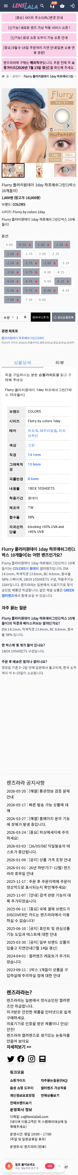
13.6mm (34, 464)
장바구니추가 (40, 317)
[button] (39, 170)
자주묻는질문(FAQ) (54, 1080)
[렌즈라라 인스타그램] (31, 1059)
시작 (49, 1166)
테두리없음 (48, 431)
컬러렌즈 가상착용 (54, 1087)
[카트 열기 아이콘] (62, 6)
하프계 (33, 431)
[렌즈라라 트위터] (11, 1059)
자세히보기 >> (19, 1047)
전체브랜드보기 (21, 1102)
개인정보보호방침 (22, 1095)
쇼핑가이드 (47, 375)
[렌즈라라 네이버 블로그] (42, 1059)
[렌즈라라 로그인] (72, 6)
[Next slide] (68, 126)
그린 (31, 445)
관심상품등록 (65, 317)
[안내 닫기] (59, 1166)
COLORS (19, 204)
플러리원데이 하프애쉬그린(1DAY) (23, 338)
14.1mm (34, 455)
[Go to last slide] (10, 126)
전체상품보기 (50, 1095)
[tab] (22, 362)
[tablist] (39, 362)
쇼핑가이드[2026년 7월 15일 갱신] (39, 65)
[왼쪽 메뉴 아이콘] (6, 6)
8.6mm (33, 479)
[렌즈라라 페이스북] (21, 1059)
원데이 (16, 76)
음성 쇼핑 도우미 (21, 1087)
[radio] (9, 244)
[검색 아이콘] (42, 6)
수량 (15, 317)
